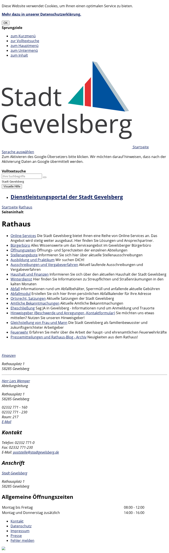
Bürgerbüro (20, 245)
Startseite (10, 207)
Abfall (15, 288)
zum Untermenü (24, 50)
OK (6, 23)
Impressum (20, 530)
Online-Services (23, 235)
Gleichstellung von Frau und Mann (39, 322)
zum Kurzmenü (23, 36)
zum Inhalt (19, 55)
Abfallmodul (21, 293)
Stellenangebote (24, 255)
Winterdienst (21, 279)
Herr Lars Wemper (16, 381)
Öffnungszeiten (23, 250)
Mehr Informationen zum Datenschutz (33, 166)
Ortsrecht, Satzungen (28, 298)
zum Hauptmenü (25, 45)
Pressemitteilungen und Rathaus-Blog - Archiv (48, 337)
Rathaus (25, 207)
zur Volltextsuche (25, 40)
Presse (16, 535)
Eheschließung (23, 308)
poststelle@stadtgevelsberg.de (36, 452)
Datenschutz (21, 526)
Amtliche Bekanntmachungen (35, 303)
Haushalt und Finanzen (30, 274)
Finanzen (9, 355)
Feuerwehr (19, 332)
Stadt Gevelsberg (14, 473)
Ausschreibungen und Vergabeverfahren (44, 264)
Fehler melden (22, 540)
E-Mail (6, 421)
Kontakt (17, 521)
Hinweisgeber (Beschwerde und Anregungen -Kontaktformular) (63, 313)
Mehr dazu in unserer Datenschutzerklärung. (41, 14)
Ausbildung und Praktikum (33, 259)
